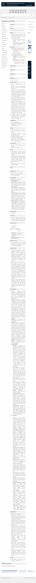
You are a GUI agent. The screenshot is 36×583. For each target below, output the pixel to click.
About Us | (26, 577)
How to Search (30, 29)
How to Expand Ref (31, 26)
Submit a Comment (31, 21)
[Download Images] (28, 32)
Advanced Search (4, 17)
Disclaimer (29, 577)
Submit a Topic (30, 24)
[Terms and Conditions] (29, 32)
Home (13, 17)
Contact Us (33, 577)
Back (10, 17)
